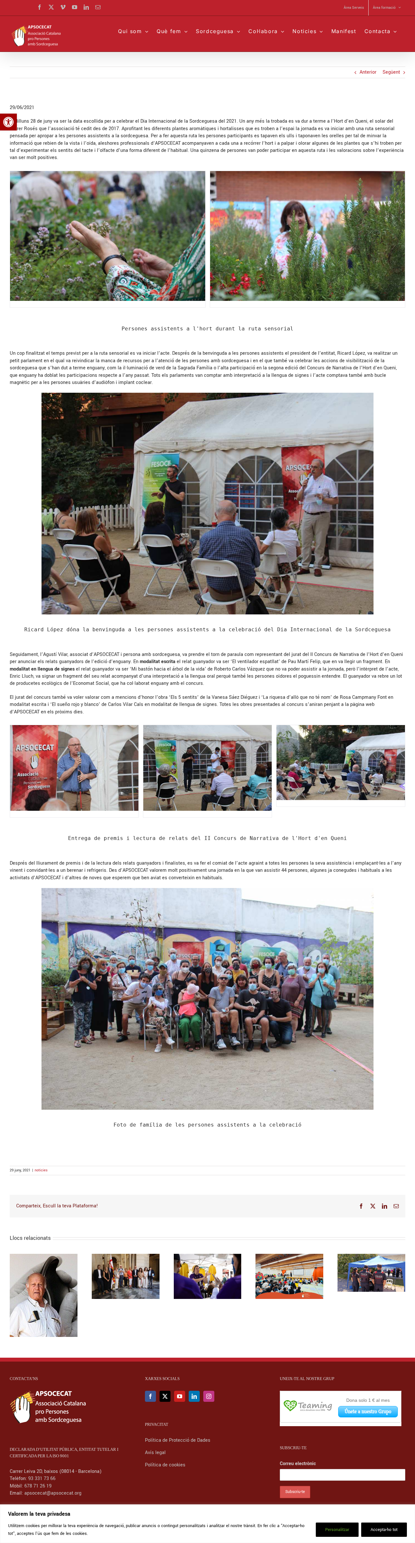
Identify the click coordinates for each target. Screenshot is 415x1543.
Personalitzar (337, 1530)
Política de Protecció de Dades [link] (178, 1440)
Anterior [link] (368, 72)
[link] (8, 122)
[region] (207, 1523)
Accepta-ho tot (384, 1530)
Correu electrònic (298, 1463)
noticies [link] (41, 1170)
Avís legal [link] (155, 1452)
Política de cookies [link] (165, 1465)
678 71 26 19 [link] (38, 1486)
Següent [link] (391, 72)
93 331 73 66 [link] (41, 1478)
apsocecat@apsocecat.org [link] (52, 1493)
